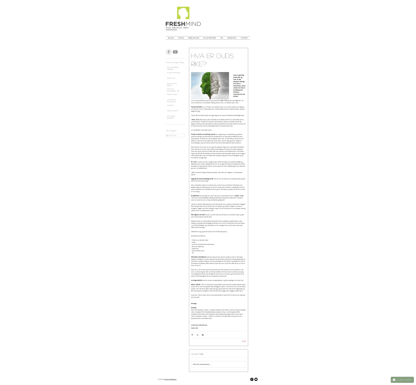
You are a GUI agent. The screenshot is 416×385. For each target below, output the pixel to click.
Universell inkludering (199, 325)
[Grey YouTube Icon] (175, 52)
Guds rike (194, 328)
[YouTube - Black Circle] (256, 379)
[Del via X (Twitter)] (197, 335)
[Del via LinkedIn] (203, 335)
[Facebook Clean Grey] (169, 52)
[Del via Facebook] (192, 335)
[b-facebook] (252, 379)
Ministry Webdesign (170, 379)
